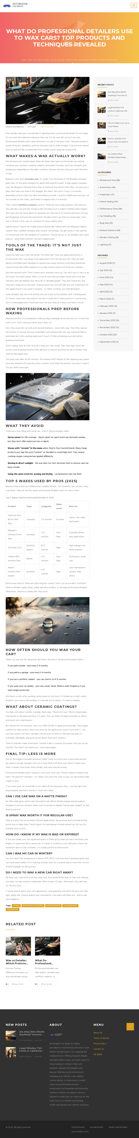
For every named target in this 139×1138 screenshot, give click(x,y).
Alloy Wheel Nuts (80, 1132)
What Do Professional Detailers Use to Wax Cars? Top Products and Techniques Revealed (45, 962)
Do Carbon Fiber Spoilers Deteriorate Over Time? (117, 156)
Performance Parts (110, 209)
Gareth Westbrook (15, 127)
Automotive (107, 187)
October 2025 (108, 334)
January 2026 (107, 313)
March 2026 (106, 299)
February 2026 (108, 306)
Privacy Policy (100, 1043)
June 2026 (106, 277)
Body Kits (106, 223)
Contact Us (99, 1049)
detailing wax (12, 909)
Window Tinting (109, 237)
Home (24, 60)
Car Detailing (47, 127)
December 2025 (109, 320)
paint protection (53, 905)
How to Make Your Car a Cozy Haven (118, 124)
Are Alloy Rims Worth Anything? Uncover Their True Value (118, 94)
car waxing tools (70, 905)
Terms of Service (101, 1038)
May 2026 (106, 284)
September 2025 (109, 342)
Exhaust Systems (109, 230)
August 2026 (107, 263)
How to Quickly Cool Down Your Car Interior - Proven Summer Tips (118, 140)
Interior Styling (108, 201)
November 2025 (109, 327)
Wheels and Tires (109, 180)
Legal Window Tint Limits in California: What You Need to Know (118, 109)
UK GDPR (98, 1054)
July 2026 (105, 270)
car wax (16, 905)
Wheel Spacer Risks (118, 1127)
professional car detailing (33, 905)
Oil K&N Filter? (96, 1127)
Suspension (106, 194)
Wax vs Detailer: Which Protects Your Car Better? (16, 962)
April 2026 (106, 291)
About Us (98, 1033)
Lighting (105, 244)
